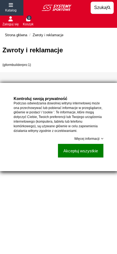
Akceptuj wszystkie (80, 151)
